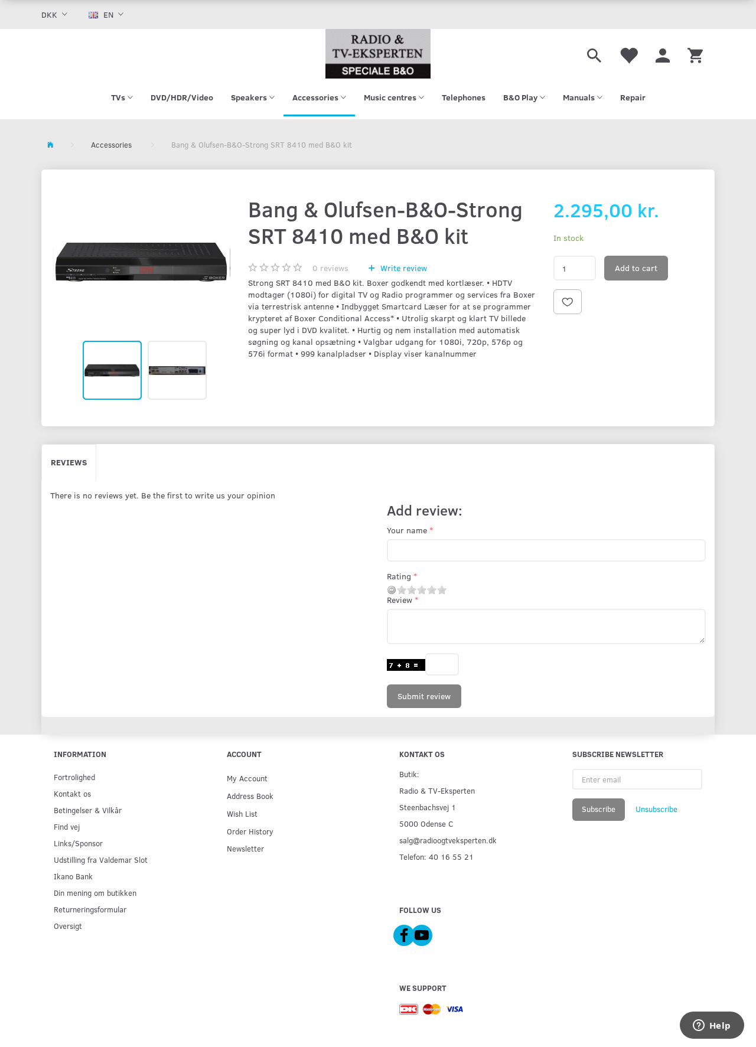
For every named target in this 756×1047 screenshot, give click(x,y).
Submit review (424, 696)
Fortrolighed (74, 777)
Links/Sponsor (78, 843)
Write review (402, 267)
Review (399, 599)
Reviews (69, 462)
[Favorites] (628, 54)
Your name (407, 530)
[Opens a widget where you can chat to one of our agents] (711, 1026)
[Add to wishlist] (567, 301)
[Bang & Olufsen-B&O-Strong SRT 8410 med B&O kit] (141, 262)
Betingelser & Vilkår (88, 810)
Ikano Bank (73, 876)
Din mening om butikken (95, 893)
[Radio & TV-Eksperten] (378, 54)
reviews (330, 267)
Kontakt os (72, 793)
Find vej (67, 826)
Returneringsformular (90, 909)
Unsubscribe (656, 809)
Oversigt (68, 926)
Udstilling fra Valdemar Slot (101, 859)
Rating (399, 576)
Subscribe (598, 809)
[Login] (663, 54)
